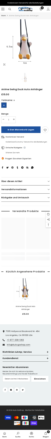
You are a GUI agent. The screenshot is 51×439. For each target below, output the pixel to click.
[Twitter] (7, 167)
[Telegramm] (22, 167)
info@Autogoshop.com (18, 344)
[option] (25, 43)
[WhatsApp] (32, 167)
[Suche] (9, 9)
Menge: (5, 113)
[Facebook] (2, 167)
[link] (13, 253)
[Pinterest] (12, 167)
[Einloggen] (48, 9)
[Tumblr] (17, 167)
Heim (3, 15)
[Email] (27, 167)
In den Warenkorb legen (21, 129)
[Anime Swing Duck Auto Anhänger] (25, 290)
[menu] (2, 9)
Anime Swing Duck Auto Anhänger (25, 307)
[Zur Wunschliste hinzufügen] (45, 129)
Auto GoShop (18, 410)
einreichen (40, 379)
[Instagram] (10, 389)
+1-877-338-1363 (15, 339)
